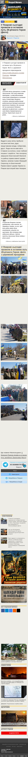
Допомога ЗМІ (22, 744)
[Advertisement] (14, 186)
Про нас (14, 746)
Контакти (8, 746)
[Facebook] (3, 610)
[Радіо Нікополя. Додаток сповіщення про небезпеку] (14, 567)
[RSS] (14, 610)
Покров (12, 21)
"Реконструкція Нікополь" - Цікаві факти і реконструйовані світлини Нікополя (13, 661)
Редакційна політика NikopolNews (10, 744)
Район (2, 21)
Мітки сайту (19, 746)
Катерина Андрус (14, 36)
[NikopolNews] (14, 464)
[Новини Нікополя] (13, 2)
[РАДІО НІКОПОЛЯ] (14, 594)
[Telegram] (7, 610)
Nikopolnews (7, 78)
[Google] (10, 610)
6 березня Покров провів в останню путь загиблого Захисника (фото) (14, 455)
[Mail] (18, 610)
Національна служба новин (15, 703)
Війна (8, 21)
